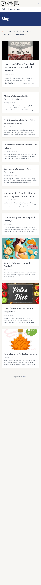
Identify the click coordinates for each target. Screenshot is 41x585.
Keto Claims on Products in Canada (20, 354)
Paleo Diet (13, 31)
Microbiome (6, 34)
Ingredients (21, 34)
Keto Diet (27, 31)
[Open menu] (36, 9)
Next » (25, 377)
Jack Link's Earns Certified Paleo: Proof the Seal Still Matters (19, 67)
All (3, 31)
